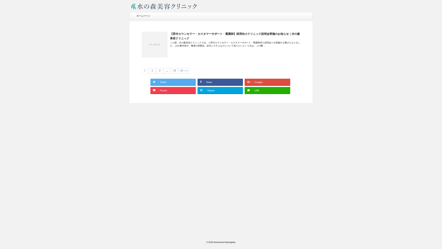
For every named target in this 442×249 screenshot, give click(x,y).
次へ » (184, 70)
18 (174, 70)
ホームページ (143, 16)
